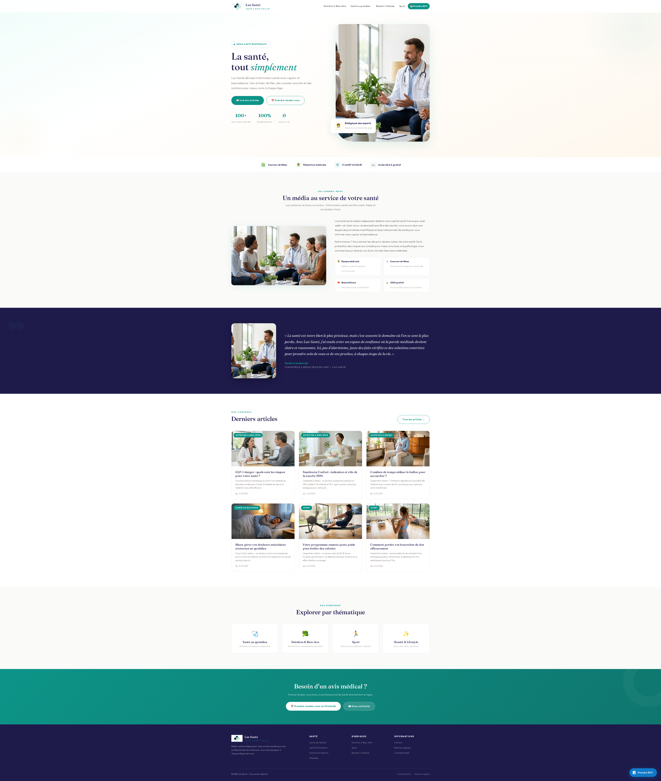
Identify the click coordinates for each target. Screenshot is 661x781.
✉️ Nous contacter (359, 706)
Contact (398, 742)
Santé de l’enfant (317, 742)
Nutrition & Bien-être (335, 6)
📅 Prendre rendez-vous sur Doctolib (313, 706)
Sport (402, 6)
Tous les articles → (413, 419)
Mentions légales (402, 747)
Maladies (313, 758)
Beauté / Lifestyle (385, 6)
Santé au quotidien (360, 6)
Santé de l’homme (318, 747)
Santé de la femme (318, 753)
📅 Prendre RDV (418, 6)
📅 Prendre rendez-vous (285, 100)
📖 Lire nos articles (247, 100)
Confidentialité (401, 753)
